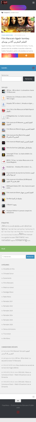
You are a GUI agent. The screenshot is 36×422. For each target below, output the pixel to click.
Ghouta (3, 237)
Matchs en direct (8, 287)
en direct (25, 226)
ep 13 (10, 231)
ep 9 (29, 229)
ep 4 (16, 229)
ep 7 (24, 229)
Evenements (7, 278)
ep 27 (11, 234)
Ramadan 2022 (8, 306)
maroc (22, 237)
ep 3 (13, 229)
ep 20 (32, 231)
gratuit (7, 237)
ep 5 (19, 229)
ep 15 (16, 231)
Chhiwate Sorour (8, 273)
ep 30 (17, 234)
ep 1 (7, 229)
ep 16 (20, 231)
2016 (10, 226)
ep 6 (21, 229)
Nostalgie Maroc (8, 292)
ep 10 (32, 229)
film (21, 234)
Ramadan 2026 (8, 324)
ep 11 (3, 231)
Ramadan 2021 (8, 301)
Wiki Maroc (6, 338)
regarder (13, 240)
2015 (7, 226)
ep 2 (10, 229)
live (17, 237)
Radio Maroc (7, 297)
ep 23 (8, 234)
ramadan (6, 240)
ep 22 (5, 234)
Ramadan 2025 (8, 320)
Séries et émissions (9, 329)
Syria (28, 240)
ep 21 (3, 234)
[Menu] (33, 2)
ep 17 (23, 231)
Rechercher (5, 75)
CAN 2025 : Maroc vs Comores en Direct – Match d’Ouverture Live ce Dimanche (16, 374)
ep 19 (29, 231)
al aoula (15, 226)
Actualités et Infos (8, 269)
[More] (26, 56)
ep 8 (27, 229)
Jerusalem (12, 237)
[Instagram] (10, 56)
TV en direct (7, 334)
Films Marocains (7, 35)
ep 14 (13, 231)
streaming (21, 240)
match (27, 237)
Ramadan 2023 (8, 311)
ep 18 (26, 231)
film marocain (28, 234)
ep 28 (14, 234)
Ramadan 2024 (8, 315)
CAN (20, 226)
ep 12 (6, 231)
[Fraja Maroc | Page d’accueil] (5, 2)
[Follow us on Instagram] (33, 68)
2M (3, 226)
